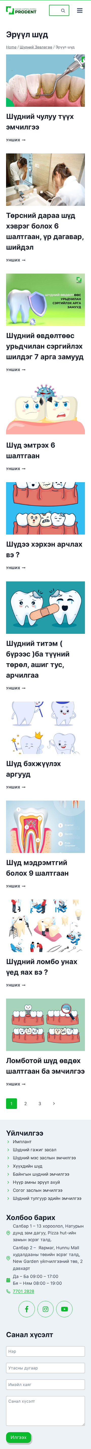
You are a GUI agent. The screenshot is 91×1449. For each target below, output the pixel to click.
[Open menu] (79, 10)
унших (16, 140)
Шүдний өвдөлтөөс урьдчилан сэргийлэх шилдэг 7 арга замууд (45, 346)
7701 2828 (23, 1291)
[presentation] (45, 80)
